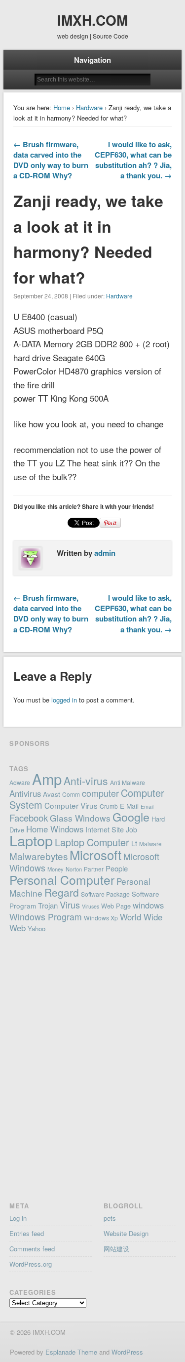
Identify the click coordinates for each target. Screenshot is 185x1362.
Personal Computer (61, 879)
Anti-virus (86, 780)
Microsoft (95, 854)
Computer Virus (71, 805)
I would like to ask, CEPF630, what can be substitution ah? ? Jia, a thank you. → (133, 160)
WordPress (127, 1352)
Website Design (126, 1233)
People (117, 868)
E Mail (129, 806)
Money (55, 869)
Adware (19, 782)
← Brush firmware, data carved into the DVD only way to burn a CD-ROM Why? (50, 160)
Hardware (89, 107)
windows (148, 905)
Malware (150, 844)
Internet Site (104, 829)
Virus (70, 904)
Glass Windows (80, 818)
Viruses (90, 906)
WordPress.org (30, 1264)
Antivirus (25, 793)
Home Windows (54, 829)
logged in (64, 699)
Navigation (92, 59)
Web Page (116, 905)
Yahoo (36, 928)
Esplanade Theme (71, 1352)
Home (61, 107)
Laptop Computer (92, 842)
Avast (51, 794)
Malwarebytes (38, 856)
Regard (61, 892)
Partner (94, 869)
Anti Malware (127, 782)
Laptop (31, 840)
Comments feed (32, 1248)
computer (100, 792)
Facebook (28, 817)
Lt (134, 843)
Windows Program (45, 916)
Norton (74, 869)
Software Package (105, 894)
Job (131, 829)
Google (130, 816)
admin (104, 552)
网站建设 (116, 1248)
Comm (71, 794)
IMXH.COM (92, 20)
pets (110, 1218)
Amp (47, 778)
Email (147, 806)
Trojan (48, 905)
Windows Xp (101, 917)
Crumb (109, 806)
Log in (18, 1218)
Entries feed (26, 1233)
